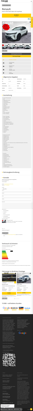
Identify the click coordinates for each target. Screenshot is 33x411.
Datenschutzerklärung (6, 381)
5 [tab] (18, 298)
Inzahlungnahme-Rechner (16, 53)
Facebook (8, 380)
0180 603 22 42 (7, 400)
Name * (3, 190)
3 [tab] (16, 298)
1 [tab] (14, 298)
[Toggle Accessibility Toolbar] (31, 409)
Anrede (3, 187)
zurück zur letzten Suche (6, 5)
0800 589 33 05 (7, 397)
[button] (31, 1)
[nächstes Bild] (6, 51)
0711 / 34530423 (6, 185)
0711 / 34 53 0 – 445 (10, 402)
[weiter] (6, 298)
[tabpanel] (9, 285)
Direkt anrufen (12, 59)
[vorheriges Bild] (3, 51)
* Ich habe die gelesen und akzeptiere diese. (13, 235)
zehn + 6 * (3, 228)
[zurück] (3, 298)
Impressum (4, 380)
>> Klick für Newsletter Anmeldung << (8, 350)
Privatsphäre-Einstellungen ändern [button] (8, 386)
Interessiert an (4, 209)
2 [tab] (15, 298)
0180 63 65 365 (7, 394)
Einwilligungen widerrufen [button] (6, 388)
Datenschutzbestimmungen (12, 234)
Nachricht (3, 201)
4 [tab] (17, 298)
